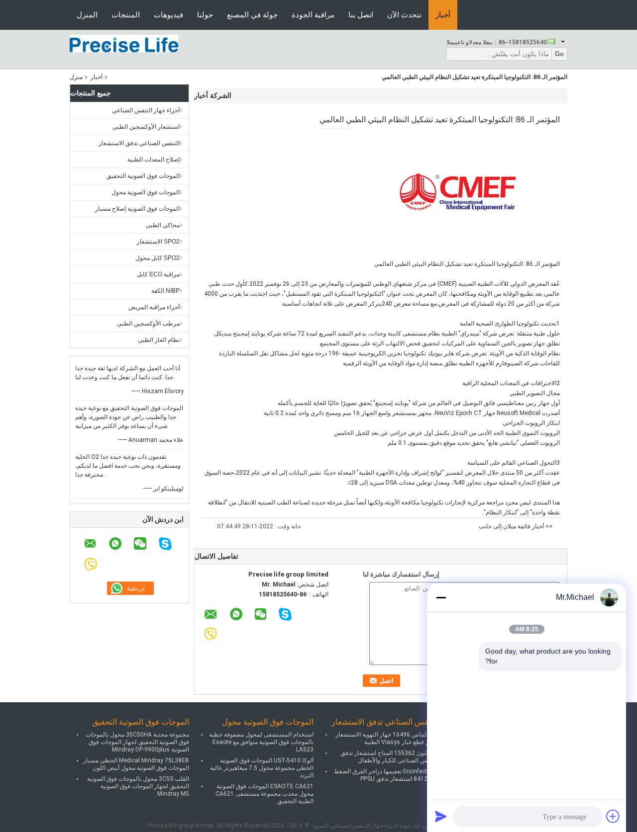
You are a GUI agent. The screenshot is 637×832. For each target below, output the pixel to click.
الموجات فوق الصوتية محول (145, 192)
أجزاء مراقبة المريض (154, 307)
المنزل (87, 14)
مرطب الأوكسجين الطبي (148, 323)
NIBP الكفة (165, 290)
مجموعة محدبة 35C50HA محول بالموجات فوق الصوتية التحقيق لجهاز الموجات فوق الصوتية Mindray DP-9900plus (137, 742)
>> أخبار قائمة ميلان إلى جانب (515, 526)
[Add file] (613, 816)
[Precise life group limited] (124, 43)
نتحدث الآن (404, 14)
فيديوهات (168, 14)
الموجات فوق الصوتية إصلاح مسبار (137, 208)
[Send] (441, 816)
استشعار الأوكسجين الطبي (146, 126)
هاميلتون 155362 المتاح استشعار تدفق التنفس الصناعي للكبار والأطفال (389, 756)
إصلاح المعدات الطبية (153, 159)
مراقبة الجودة (313, 14)
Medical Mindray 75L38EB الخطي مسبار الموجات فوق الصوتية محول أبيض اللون (136, 764)
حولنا (205, 14)
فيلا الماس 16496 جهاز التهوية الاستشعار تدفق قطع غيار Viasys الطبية (386, 738)
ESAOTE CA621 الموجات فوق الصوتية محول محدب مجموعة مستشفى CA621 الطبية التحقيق (264, 794)
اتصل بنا (360, 14)
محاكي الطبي (163, 225)
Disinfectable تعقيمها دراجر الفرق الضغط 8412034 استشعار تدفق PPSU (386, 775)
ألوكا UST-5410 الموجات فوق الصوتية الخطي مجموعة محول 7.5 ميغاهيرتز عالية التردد (262, 768)
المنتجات (125, 14)
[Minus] (441, 597)
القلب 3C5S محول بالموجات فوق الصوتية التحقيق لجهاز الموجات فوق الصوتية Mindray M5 (138, 786)
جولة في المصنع (252, 14)
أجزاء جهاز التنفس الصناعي (146, 110)
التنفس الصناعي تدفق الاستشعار (139, 143)
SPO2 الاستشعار (158, 241)
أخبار (442, 14)
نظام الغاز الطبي (159, 339)
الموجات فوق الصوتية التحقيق (143, 175)
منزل (76, 77)
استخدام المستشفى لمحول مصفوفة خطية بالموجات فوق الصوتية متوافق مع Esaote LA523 (261, 742)
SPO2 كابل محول (157, 257)
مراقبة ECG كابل (158, 274)
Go (559, 54)
